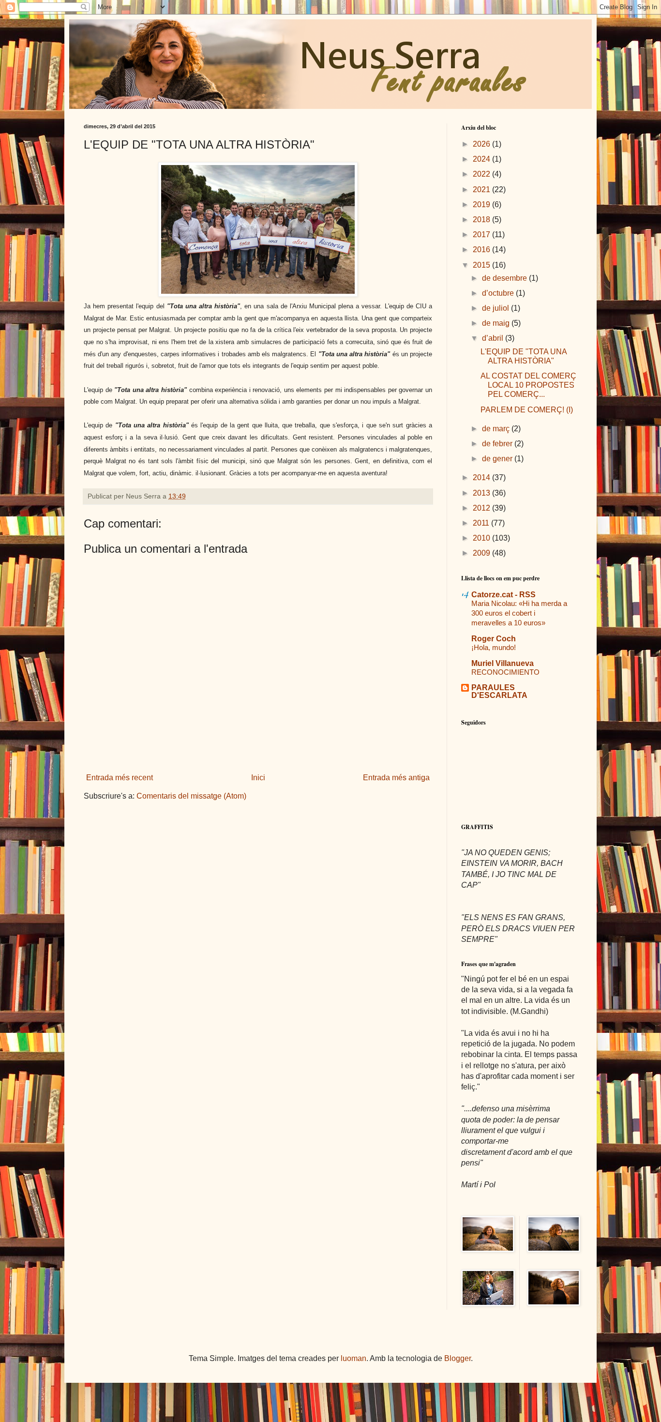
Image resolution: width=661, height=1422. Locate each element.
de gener (498, 458)
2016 (482, 249)
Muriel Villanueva (502, 663)
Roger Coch (493, 639)
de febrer (498, 443)
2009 (482, 553)
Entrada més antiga (396, 777)
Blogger (457, 1358)
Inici (258, 777)
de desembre (505, 278)
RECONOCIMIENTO (505, 672)
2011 (482, 523)
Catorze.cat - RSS (503, 594)
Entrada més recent (119, 777)
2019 (482, 204)
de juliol (496, 308)
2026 (482, 144)
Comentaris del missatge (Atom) (191, 796)
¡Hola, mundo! (493, 647)
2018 (482, 219)
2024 (482, 159)
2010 (482, 538)
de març (496, 428)
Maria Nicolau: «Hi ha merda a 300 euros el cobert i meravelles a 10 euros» (519, 613)
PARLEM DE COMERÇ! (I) (527, 410)
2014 (482, 477)
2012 (482, 508)
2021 (482, 189)
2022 (482, 174)
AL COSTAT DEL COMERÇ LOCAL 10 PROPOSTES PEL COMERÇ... (528, 385)
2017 (482, 234)
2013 (482, 493)
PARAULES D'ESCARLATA (499, 691)
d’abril (493, 338)
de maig (496, 323)
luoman (353, 1358)
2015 (482, 265)
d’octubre (499, 293)
